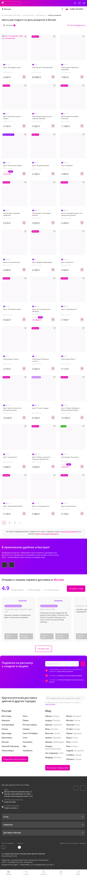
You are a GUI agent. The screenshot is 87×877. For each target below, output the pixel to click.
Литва (57, 733)
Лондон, (49, 746)
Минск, (69, 716)
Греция (56, 716)
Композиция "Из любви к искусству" (70, 117)
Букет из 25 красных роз (40, 506)
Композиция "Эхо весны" (70, 457)
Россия (77, 720)
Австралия (79, 750)
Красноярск (7, 737)
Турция (78, 755)
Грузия (78, 759)
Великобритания (53, 749)
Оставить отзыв (76, 588)
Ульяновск (27, 742)
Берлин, (48, 724)
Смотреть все (43, 648)
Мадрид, (49, 757)
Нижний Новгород (10, 746)
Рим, (68, 746)
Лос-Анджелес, (52, 753)
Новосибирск (8, 750)
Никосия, (70, 724)
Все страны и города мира (57, 768)
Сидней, (70, 750)
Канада (77, 729)
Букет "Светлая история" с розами (12, 117)
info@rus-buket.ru (11, 808)
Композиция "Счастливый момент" (41, 214)
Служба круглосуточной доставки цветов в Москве (24, 854)
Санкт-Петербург (30, 733)
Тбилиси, (70, 759)
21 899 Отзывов (33, 590)
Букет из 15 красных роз (11, 262)
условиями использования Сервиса (69, 676)
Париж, (69, 733)
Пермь (26, 720)
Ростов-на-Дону (30, 724)
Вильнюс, (49, 733)
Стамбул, (70, 755)
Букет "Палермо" (67, 165)
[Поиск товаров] (75, 3)
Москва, (70, 720)
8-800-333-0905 (50, 704)
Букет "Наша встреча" (69, 506)
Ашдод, (48, 720)
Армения (57, 737)
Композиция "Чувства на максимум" (70, 68)
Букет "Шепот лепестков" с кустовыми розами (12, 409)
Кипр (77, 724)
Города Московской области (15, 759)
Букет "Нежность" (67, 262)
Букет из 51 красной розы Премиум (41, 310)
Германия (57, 724)
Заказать (24, 77)
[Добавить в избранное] (25, 36)
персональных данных (65, 671)
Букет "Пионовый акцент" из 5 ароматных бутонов (71, 214)
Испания (57, 757)
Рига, (68, 742)
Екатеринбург (8, 724)
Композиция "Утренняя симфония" (11, 214)
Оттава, (69, 729)
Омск (25, 716)
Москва (7, 9)
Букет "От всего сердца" (40, 408)
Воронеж (6, 720)
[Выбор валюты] (62, 9)
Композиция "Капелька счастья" (40, 360)
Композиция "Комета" (11, 359)
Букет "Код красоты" (10, 457)
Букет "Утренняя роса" (69, 309)
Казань (5, 729)
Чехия (75, 737)
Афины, (48, 716)
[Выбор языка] (66, 9)
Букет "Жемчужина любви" (12, 165)
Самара (26, 729)
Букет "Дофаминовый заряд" (42, 262)
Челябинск (28, 750)
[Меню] (84, 3)
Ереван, (48, 737)
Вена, (47, 729)
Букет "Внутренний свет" (41, 165)
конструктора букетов (69, 531)
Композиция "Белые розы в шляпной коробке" (42, 117)
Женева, (49, 742)
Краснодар (6, 733)
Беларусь (77, 716)
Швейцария (58, 742)
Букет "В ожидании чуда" (12, 67)
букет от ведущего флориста (47, 534)
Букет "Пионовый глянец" (12, 309)
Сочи (25, 737)
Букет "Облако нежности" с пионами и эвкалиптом (41, 458)
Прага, (69, 737)
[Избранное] (79, 3)
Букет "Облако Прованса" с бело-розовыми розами (70, 409)
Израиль (56, 720)
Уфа (24, 746)
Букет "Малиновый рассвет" (13, 506)
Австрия (54, 729)
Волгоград (6, 716)
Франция (77, 733)
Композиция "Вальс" (68, 359)
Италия (74, 746)
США (61, 753)
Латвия (74, 742)
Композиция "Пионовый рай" (42, 67)
